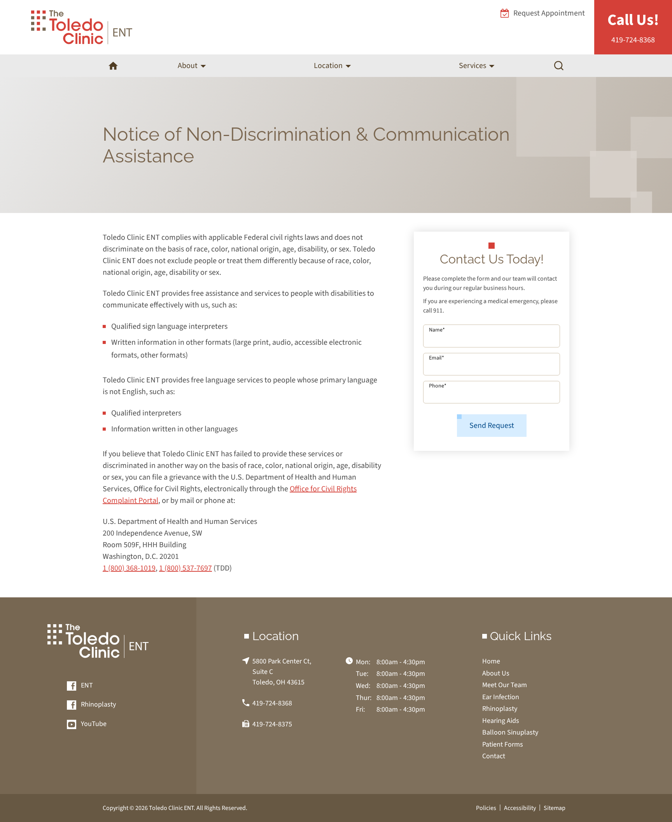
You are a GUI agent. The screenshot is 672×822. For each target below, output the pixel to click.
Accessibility (520, 808)
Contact (493, 756)
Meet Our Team (504, 685)
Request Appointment (549, 13)
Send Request (491, 425)
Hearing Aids (500, 721)
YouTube (93, 724)
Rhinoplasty (97, 704)
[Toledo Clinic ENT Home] (81, 27)
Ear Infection (500, 697)
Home (491, 661)
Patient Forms (502, 744)
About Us (495, 673)
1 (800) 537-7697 (185, 568)
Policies (486, 808)
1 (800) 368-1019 (129, 568)
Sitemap (554, 808)
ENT (86, 685)
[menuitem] (113, 65)
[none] (192, 65)
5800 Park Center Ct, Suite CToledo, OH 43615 (281, 671)
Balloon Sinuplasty (510, 732)
